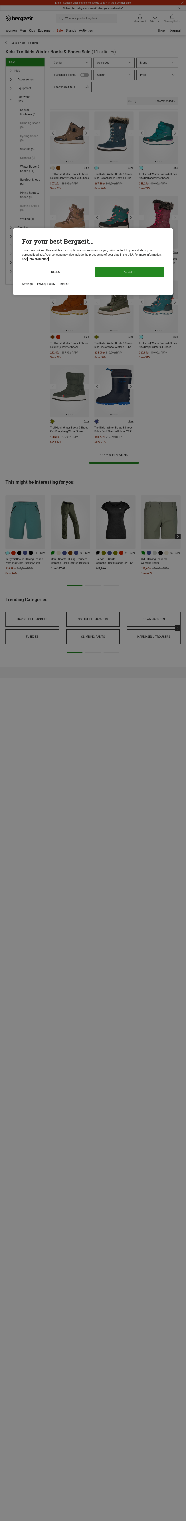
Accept (129, 272)
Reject (56, 272)
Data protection (38, 259)
